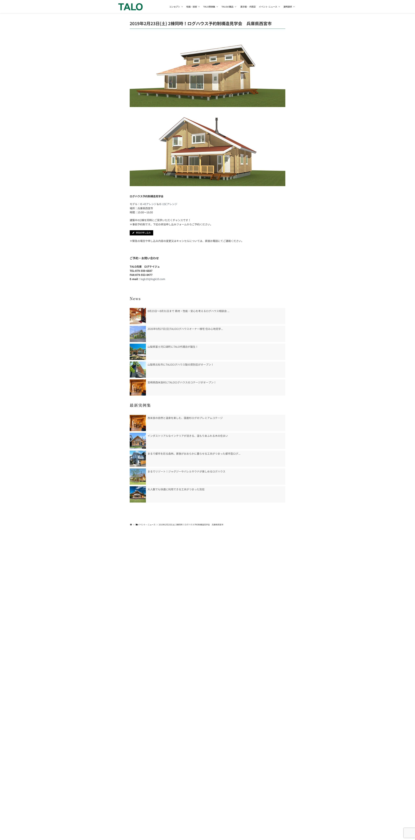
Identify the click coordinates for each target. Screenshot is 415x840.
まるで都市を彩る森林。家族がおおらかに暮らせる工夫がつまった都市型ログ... (194, 454)
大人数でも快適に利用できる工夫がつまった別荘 (176, 489)
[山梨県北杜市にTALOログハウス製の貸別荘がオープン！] (138, 370)
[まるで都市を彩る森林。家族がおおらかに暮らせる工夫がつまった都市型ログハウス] (138, 459)
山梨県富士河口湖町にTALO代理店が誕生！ (173, 347)
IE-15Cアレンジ (168, 204)
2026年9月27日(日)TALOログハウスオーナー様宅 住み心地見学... (185, 329)
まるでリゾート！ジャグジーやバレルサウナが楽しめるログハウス (186, 471)
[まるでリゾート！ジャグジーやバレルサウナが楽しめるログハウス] (138, 476)
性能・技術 (191, 7)
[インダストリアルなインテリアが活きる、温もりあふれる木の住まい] (138, 441)
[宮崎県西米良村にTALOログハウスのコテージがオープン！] (138, 387)
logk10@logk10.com (153, 279)
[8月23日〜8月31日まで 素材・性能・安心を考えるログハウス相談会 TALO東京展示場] (138, 316)
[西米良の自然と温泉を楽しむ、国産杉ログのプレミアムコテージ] (138, 423)
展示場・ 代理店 (248, 7)
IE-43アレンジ (148, 204)
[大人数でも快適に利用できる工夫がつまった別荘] (138, 494)
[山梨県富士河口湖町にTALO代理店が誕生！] (138, 352)
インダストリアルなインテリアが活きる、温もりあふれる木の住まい (188, 436)
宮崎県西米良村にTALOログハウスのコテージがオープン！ (182, 382)
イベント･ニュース (268, 7)
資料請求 (288, 7)
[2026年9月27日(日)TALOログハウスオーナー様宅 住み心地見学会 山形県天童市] (138, 334)
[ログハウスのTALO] (130, 6)
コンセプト (174, 7)
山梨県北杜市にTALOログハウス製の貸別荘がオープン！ (181, 365)
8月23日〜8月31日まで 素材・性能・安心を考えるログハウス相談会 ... (189, 311)
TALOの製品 (227, 7)
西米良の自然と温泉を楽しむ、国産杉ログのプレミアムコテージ (185, 418)
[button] (182, 7)
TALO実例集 (209, 7)
